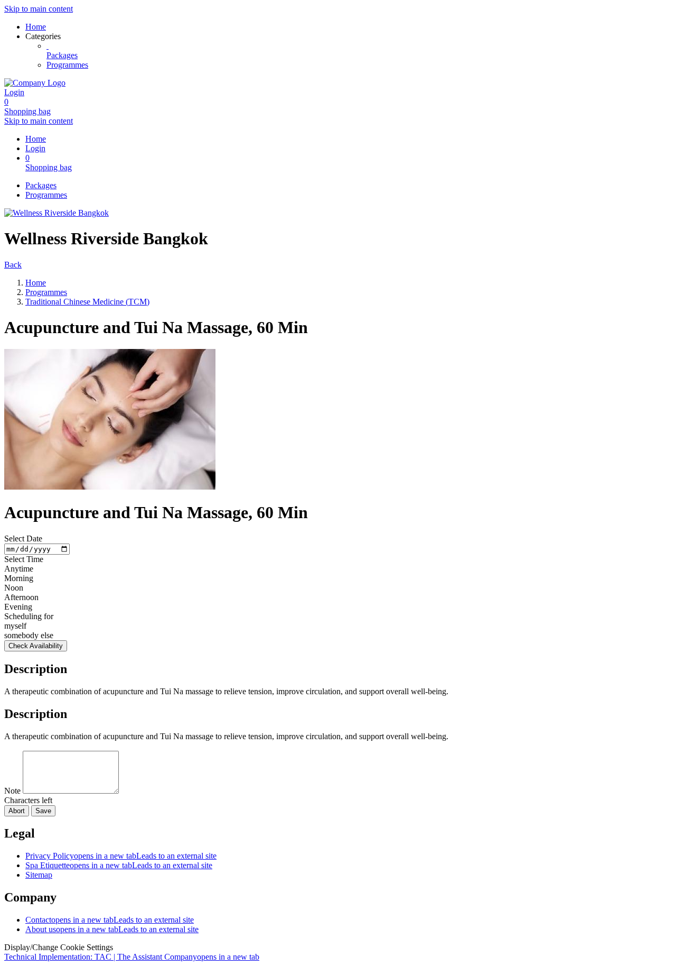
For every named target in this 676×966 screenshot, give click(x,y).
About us (112, 929)
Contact (109, 919)
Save (43, 811)
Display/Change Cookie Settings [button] (58, 947)
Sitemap (38, 874)
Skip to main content (38, 8)
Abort (16, 811)
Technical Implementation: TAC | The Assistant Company (131, 956)
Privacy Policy (121, 855)
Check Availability (35, 646)
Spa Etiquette (118, 865)
